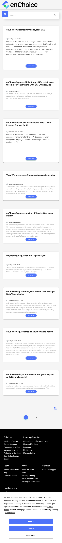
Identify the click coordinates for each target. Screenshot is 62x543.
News (24, 472)
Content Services (10, 444)
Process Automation (12, 447)
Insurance (27, 447)
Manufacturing (29, 453)
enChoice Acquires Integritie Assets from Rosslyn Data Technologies (30, 292)
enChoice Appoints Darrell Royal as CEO (25, 29)
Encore (6, 459)
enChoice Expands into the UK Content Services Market (29, 214)
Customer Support (49, 469)
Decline (31, 528)
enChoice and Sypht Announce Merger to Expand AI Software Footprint (30, 375)
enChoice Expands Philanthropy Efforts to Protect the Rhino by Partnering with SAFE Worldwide (30, 83)
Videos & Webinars (11, 469)
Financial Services (30, 444)
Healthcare (27, 450)
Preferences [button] (10, 513)
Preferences (31, 536)
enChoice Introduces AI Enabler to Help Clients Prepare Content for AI (28, 123)
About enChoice (28, 469)
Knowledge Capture (11, 456)
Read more (31, 66)
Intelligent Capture (11, 441)
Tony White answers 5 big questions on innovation (31, 175)
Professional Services (12, 453)
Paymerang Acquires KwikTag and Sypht (26, 255)
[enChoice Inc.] (20, 4)
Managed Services (11, 450)
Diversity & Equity (28, 475)
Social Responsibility (30, 478)
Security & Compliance (31, 481)
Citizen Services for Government (35, 441)
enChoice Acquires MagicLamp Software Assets (29, 331)
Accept (31, 521)
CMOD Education (10, 475)
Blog (5, 472)
